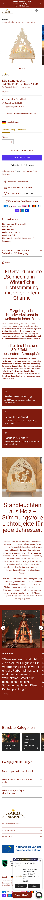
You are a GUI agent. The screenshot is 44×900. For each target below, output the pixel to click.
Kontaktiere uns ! (28, 193)
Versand (18, 171)
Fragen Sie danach (34, 886)
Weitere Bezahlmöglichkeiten (22, 165)
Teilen (7, 263)
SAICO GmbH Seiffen (11, 87)
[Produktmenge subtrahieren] (4, 142)
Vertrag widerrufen (22, 895)
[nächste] (40, 4)
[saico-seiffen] (7, 11)
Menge (5, 137)
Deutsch (4, 877)
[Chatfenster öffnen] (39, 895)
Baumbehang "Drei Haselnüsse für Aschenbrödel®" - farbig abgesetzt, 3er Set (31, 874)
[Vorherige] (3, 4)
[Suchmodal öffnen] (30, 11)
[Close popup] (40, 861)
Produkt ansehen (21, 886)
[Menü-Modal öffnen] (40, 11)
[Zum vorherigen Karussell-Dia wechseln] (3, 628)
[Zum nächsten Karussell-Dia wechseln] (41, 628)
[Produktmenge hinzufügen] (11, 142)
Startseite (5, 19)
